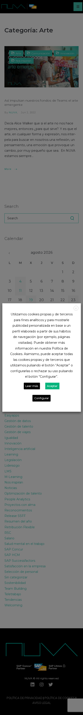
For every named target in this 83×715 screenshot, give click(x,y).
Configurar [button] (41, 398)
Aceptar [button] (52, 385)
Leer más (31, 385)
